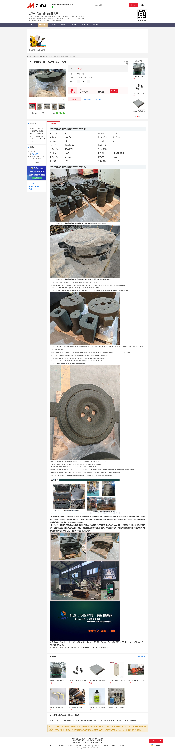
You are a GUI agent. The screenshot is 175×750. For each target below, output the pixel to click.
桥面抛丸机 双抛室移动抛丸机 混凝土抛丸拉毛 (41, 50)
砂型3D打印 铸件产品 (43, 56)
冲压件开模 (79, 721)
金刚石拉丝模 (123, 721)
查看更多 (36, 163)
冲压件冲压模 (54, 721)
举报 (43, 113)
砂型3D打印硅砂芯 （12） (37, 128)
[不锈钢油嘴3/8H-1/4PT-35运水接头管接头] (139, 86)
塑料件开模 (70, 721)
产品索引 (31, 184)
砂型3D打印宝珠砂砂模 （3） (38, 136)
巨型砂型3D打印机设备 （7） (38, 131)
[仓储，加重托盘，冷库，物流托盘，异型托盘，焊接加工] (139, 104)
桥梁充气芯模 (97, 721)
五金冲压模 (106, 721)
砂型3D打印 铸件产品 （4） (37, 139)
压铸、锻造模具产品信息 (78, 739)
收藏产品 (34, 113)
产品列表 (33, 56)
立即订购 (98, 99)
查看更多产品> (142, 656)
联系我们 (61, 746)
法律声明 (105, 746)
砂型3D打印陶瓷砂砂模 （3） (38, 133)
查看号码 (114, 91)
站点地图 (78, 746)
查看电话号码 (35, 154)
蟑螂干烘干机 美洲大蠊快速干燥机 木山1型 (144, 76)
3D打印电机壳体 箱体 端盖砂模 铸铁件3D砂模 (90, 741)
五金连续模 (132, 721)
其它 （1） (33, 141)
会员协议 (96, 746)
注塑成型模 (114, 721)
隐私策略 (87, 746)
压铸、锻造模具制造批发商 (95, 739)
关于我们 (52, 746)
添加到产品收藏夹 (34, 186)
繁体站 (113, 746)
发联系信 (74, 99)
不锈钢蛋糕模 (88, 721)
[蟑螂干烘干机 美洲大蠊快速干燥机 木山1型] (139, 69)
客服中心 (70, 746)
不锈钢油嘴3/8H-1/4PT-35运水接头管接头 (144, 94)
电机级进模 (62, 721)
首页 (28, 56)
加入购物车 (88, 99)
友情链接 (121, 746)
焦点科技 (90, 748)
